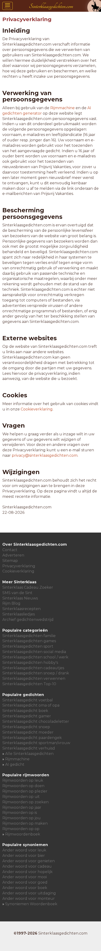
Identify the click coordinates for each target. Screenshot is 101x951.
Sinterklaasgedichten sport (27, 646)
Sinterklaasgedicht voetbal (27, 700)
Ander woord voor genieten (28, 861)
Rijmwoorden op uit (21, 796)
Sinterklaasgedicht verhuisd (28, 748)
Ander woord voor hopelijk (27, 872)
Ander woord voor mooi (24, 877)
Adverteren (13, 555)
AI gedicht (14, 764)
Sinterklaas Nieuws (20, 598)
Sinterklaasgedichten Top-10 (29, 684)
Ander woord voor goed (24, 882)
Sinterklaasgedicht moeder (28, 732)
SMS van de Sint (17, 593)
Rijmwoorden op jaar (21, 807)
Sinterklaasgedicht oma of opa (30, 705)
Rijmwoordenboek (22, 834)
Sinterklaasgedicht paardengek (32, 737)
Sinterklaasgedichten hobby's (30, 662)
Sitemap (10, 560)
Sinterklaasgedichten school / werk (35, 657)
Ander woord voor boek (24, 887)
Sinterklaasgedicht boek (25, 710)
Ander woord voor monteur (28, 898)
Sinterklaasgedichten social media (34, 651)
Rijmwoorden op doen (23, 786)
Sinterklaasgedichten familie (29, 636)
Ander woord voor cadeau (27, 866)
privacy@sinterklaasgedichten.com (45, 455)
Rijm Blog (11, 603)
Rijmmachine (62, 108)
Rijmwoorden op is (19, 812)
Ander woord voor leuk (24, 850)
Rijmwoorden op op (20, 829)
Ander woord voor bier (23, 855)
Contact (9, 550)
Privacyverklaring (18, 566)
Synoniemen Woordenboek (31, 904)
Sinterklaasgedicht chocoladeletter (35, 721)
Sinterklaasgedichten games (29, 641)
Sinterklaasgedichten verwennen (33, 678)
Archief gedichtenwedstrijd (28, 619)
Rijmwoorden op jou (21, 818)
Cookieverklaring (37, 409)
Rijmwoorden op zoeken (25, 802)
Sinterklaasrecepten (21, 609)
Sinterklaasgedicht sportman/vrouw (36, 743)
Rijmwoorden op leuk (22, 780)
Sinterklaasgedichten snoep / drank (35, 673)
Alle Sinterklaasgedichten (29, 753)
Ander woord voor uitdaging (29, 893)
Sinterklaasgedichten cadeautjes (33, 668)
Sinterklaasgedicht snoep (26, 727)
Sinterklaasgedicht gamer (26, 716)
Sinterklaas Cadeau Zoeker (27, 587)
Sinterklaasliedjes (18, 614)
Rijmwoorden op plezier (24, 791)
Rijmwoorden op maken (25, 823)
